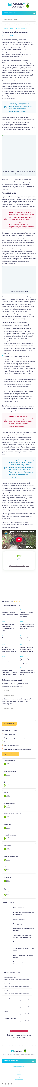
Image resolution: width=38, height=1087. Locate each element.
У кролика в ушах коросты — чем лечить (23, 949)
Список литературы (19, 1079)
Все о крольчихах (10, 741)
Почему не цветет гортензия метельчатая (9, 638)
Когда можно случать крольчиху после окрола (19, 738)
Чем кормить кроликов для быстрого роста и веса (21, 963)
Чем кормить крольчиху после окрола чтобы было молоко (23, 936)
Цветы (11, 28)
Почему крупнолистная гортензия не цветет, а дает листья (27, 626)
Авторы (19, 1077)
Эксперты (19, 1074)
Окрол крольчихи (9, 734)
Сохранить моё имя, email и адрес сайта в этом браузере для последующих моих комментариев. (18, 701)
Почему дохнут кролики (11, 745)
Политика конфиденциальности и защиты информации (19, 1068)
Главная (6, 28)
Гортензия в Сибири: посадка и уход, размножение (26, 614)
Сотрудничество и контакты (19, 1066)
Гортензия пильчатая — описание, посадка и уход (10, 613)
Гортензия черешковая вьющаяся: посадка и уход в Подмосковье (27, 649)
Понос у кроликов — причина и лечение (23, 956)
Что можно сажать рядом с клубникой (18, 979)
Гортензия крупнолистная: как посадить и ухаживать (9, 649)
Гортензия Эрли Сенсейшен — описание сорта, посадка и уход (9, 672)
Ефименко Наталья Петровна (19, 566)
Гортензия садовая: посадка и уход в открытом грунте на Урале (8, 627)
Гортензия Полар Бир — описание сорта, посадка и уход (28, 672)
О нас (19, 1071)
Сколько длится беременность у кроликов (17, 749)
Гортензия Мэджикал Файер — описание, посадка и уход (26, 661)
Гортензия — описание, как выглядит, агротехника (9, 661)
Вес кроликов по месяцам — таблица (22, 942)
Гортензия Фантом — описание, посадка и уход (28, 638)
